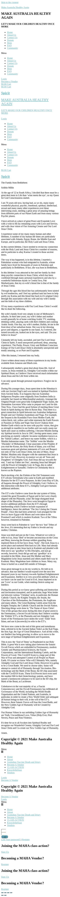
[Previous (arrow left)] (2, 895)
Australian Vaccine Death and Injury (23, 762)
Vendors (11, 772)
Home (10, 32)
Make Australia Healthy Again (15, 7)
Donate (10, 40)
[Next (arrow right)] (5, 895)
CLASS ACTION (15, 767)
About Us (11, 35)
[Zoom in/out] (11, 892)
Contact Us (12, 37)
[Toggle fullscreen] (8, 892)
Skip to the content (9, 2)
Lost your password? (11, 839)
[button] (30, 53)
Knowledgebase (14, 770)
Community (12, 48)
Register (26, 839)
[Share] (5, 892)
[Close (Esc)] (2, 892)
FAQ (9, 45)
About (10, 759)
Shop (9, 43)
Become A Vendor (15, 764)
